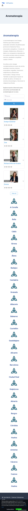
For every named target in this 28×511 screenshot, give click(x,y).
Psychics (7, 181)
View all (14, 193)
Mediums (7, 118)
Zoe (5, 142)
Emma (6, 184)
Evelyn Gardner (9, 122)
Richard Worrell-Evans (12, 163)
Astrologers (8, 139)
